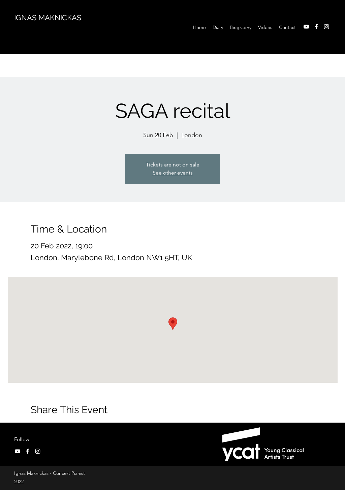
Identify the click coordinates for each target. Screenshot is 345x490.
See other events (173, 173)
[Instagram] (326, 26)
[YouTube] (306, 26)
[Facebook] (316, 26)
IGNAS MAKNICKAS (47, 17)
